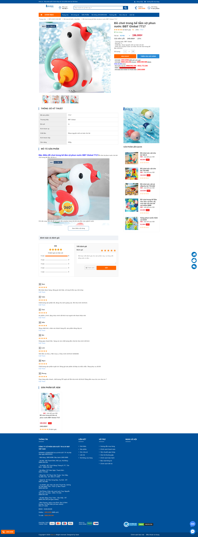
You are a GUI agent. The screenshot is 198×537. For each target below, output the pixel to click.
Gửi (106, 268)
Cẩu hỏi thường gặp (107, 455)
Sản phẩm (83, 449)
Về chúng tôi (75, 15)
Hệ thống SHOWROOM (99, 15)
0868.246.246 (126, 62)
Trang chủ (65, 15)
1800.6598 (125, 60)
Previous (42, 99)
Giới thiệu (83, 446)
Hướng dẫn (113, 15)
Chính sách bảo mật (137, 534)
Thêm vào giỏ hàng (148, 56)
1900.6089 (141, 69)
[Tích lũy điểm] (194, 260)
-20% (139, 39)
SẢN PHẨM (85, 15)
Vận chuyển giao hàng (107, 452)
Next (108, 99)
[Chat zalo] (194, 266)
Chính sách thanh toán (107, 449)
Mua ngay (125, 56)
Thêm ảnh (90, 267)
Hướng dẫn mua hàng (153, 1)
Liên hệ (131, 15)
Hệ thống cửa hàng (86, 458)
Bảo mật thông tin (106, 461)
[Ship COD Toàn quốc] (194, 254)
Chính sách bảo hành (107, 458)
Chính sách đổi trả (106, 463)
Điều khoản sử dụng (152, 534)
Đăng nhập (139, 1)
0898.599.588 (142, 62)
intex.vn (53, 534)
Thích (42, 292)
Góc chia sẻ (123, 15)
